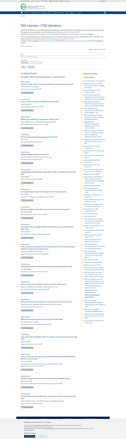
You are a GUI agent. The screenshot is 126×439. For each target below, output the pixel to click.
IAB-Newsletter (44, 1)
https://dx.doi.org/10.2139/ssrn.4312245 (32, 366)
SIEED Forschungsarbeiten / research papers (92, 296)
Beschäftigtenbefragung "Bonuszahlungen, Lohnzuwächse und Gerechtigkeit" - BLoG (94, 110)
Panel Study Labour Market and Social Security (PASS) (78, 41)
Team (66, 12)
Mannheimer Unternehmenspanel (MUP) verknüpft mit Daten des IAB (94, 269)
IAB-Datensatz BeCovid (91, 213)
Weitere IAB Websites (25, 1)
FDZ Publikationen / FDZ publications (95, 81)
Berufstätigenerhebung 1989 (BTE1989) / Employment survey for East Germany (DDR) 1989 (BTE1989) (94, 104)
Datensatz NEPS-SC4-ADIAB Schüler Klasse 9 (94, 156)
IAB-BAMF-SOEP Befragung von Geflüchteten (93, 196)
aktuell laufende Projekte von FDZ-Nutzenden (65, 32)
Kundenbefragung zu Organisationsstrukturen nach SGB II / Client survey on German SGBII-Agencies (95, 254)
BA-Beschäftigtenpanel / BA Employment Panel (92, 91)
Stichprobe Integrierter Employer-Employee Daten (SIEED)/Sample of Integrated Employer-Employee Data (95, 281)
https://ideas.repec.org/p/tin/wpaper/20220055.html (36, 324)
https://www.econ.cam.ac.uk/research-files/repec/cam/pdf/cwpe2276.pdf (41, 364)
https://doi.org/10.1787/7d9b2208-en (32, 403)
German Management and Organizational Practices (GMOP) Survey (93, 190)
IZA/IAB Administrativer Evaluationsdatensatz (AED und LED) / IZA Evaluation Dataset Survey (95, 246)
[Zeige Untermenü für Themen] (29, 13)
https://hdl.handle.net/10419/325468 (32, 179)
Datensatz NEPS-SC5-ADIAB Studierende (92, 161)
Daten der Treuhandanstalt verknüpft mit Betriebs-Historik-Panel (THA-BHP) (95, 141)
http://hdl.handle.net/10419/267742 (31, 344)
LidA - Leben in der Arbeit (91, 260)
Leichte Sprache (65, 1)
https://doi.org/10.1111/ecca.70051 (31, 89)
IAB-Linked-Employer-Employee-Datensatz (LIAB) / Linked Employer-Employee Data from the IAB (94, 221)
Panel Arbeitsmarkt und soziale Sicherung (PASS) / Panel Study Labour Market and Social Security (94, 274)
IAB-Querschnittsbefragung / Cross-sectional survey (94, 226)
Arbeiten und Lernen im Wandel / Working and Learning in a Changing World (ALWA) (94, 85)
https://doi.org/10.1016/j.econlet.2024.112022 (34, 271)
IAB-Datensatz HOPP (90, 216)
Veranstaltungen (46, 12)
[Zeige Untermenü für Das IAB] (81, 13)
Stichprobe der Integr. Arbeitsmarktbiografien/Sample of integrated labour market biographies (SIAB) (95, 303)
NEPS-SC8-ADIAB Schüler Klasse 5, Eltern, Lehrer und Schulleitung (94, 170)
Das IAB (79, 12)
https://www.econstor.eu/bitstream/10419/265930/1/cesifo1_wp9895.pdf (41, 383)
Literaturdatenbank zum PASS (76, 34)
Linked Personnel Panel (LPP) (93, 265)
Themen (26, 12)
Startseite (22, 12)
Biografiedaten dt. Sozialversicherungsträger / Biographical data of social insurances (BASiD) (92, 125)
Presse (32, 1)
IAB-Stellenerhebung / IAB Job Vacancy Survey (93, 236)
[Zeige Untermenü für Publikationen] (39, 13)
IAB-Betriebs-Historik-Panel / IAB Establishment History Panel (94, 205)
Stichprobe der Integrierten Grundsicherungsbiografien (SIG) (93, 310)
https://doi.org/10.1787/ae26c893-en (32, 159)
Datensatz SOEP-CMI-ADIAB (92, 174)
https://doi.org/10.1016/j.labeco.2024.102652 (34, 214)
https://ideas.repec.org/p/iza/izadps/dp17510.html (35, 234)
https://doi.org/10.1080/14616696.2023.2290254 (35, 254)
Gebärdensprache (55, 1)
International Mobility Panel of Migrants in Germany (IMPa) (93, 241)
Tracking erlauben (29, 436)
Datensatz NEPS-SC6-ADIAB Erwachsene (92, 166)
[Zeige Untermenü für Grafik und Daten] (63, 13)
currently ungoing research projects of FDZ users (59, 39)
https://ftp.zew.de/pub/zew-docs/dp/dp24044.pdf (35, 289)
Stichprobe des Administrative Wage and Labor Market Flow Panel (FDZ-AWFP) (94, 316)
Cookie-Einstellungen (49, 428)
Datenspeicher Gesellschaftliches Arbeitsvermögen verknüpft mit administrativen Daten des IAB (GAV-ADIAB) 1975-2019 (94, 180)
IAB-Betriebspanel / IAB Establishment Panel (91, 210)
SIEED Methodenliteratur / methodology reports (92, 291)
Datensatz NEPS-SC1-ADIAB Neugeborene (92, 147)
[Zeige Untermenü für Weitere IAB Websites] (30, 1)
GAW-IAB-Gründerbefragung (92, 185)
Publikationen (35, 12)
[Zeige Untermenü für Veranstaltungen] (51, 13)
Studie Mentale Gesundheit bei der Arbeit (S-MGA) (94, 322)
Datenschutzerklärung (29, 430)
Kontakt (37, 1)
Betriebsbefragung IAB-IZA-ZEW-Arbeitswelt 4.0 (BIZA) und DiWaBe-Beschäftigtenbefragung (94, 117)
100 (104, 49)
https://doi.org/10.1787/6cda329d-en (32, 307)
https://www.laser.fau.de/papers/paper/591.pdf (34, 124)
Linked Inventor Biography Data (93, 262)
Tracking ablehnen (42, 436)
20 (100, 49)
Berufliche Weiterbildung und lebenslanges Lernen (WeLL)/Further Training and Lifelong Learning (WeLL (95, 97)
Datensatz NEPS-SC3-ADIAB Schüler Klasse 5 (94, 152)
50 (102, 49)
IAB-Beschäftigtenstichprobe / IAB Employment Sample (94, 200)
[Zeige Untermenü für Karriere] (75, 13)
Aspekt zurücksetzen (89, 77)
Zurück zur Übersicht (26, 46)
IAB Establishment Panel (50, 41)
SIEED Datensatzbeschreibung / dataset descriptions (93, 287)
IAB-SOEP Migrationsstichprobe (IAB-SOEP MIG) (95, 231)
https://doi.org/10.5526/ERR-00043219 (32, 107)
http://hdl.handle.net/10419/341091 (31, 142)
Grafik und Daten (58, 12)
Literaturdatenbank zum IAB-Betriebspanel (48, 34)
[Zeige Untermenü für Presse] (35, 1)
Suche (22, 54)
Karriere (72, 12)
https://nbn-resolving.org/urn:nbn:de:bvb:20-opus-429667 (37, 197)
